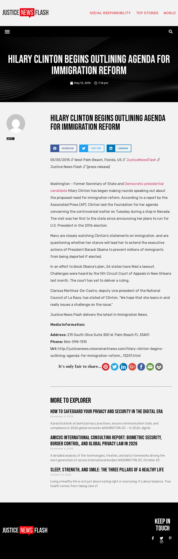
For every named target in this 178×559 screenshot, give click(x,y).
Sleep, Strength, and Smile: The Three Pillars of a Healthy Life (107, 470)
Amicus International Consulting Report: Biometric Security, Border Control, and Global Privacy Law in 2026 (106, 440)
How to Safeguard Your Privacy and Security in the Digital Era (106, 411)
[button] (7, 31)
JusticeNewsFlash (141, 160)
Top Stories (147, 13)
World (170, 13)
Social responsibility (110, 13)
